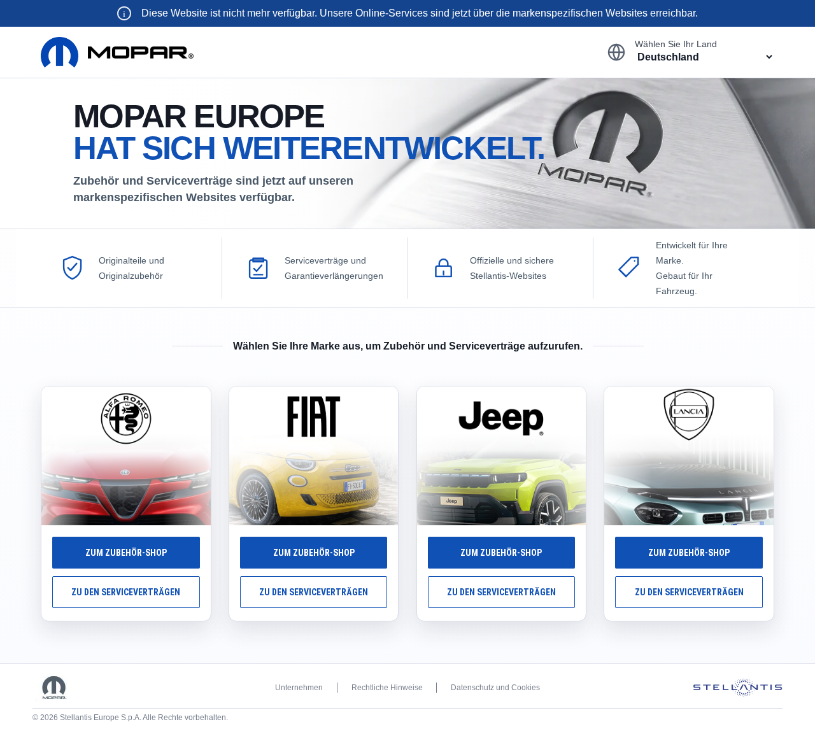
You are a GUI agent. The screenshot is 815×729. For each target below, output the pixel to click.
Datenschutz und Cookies (495, 687)
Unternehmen (299, 687)
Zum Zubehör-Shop (126, 553)
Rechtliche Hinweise (387, 687)
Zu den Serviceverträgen (125, 592)
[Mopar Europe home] (117, 52)
